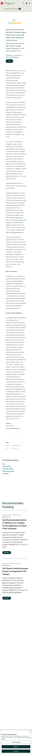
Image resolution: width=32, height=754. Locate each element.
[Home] (8, 3)
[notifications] (26, 3)
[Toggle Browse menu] (26, 9)
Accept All (16, 751)
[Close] (30, 732)
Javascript (5, 473)
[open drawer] (29, 3)
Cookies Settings (16, 742)
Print (3, 464)
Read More (6, 552)
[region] (16, 742)
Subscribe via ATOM (8, 471)
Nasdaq (8, 445)
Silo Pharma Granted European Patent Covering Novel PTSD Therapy (15, 571)
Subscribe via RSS (7, 469)
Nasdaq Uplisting (16, 445)
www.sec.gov (19, 217)
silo (7, 448)
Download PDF (6, 466)
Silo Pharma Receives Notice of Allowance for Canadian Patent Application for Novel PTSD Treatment (14, 524)
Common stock (14, 448)
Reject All (16, 746)
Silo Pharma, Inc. (14, 57)
